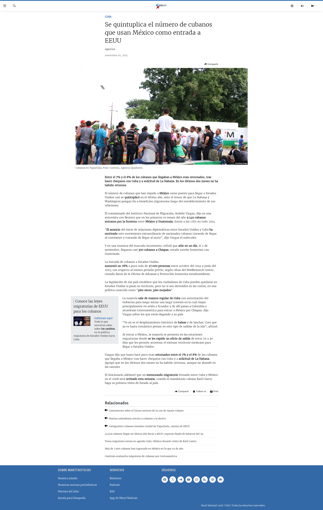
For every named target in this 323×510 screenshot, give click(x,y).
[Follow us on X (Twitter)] (172, 479)
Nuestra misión (67, 478)
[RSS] (204, 479)
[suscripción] (220, 479)
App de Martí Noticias (123, 498)
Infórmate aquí (103, 318)
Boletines (115, 478)
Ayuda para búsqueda (72, 498)
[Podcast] (292, 5)
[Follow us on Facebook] (165, 479)
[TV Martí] (313, 5)
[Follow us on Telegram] (180, 479)
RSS (112, 491)
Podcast (115, 484)
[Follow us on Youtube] (188, 479)
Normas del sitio (68, 491)
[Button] (211, 64)
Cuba (108, 17)
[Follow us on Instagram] (196, 479)
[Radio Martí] (302, 5)
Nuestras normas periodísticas (77, 484)
